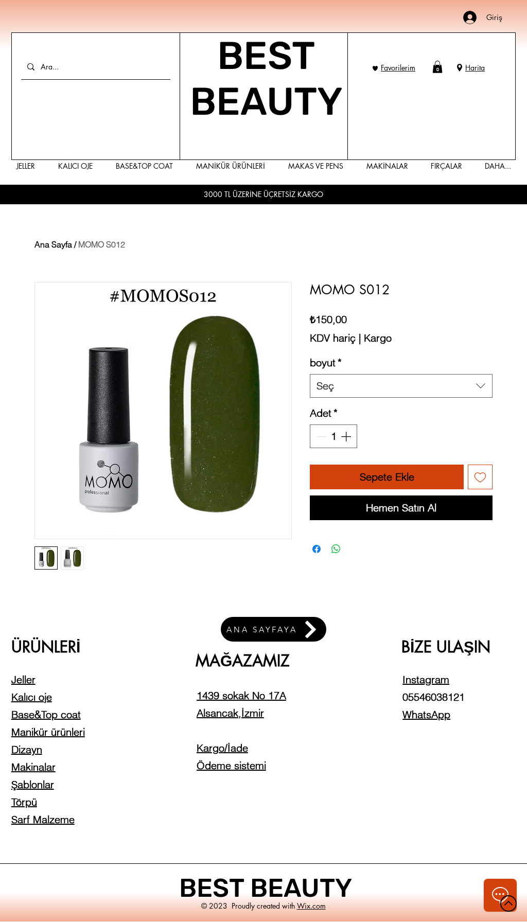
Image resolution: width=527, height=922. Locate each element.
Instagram (425, 679)
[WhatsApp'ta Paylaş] (336, 549)
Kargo (378, 337)
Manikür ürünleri (48, 731)
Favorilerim (398, 68)
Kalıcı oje (31, 696)
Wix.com (311, 906)
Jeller (23, 679)
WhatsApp (426, 714)
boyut (326, 362)
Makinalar (33, 766)
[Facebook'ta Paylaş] (316, 549)
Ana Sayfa (53, 244)
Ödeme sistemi (231, 765)
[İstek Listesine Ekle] (480, 477)
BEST (214, 888)
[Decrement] (320, 436)
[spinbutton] (333, 436)
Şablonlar (32, 784)
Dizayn (26, 749)
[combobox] (401, 386)
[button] (437, 67)
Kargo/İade (222, 747)
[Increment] (347, 436)
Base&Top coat (46, 714)
